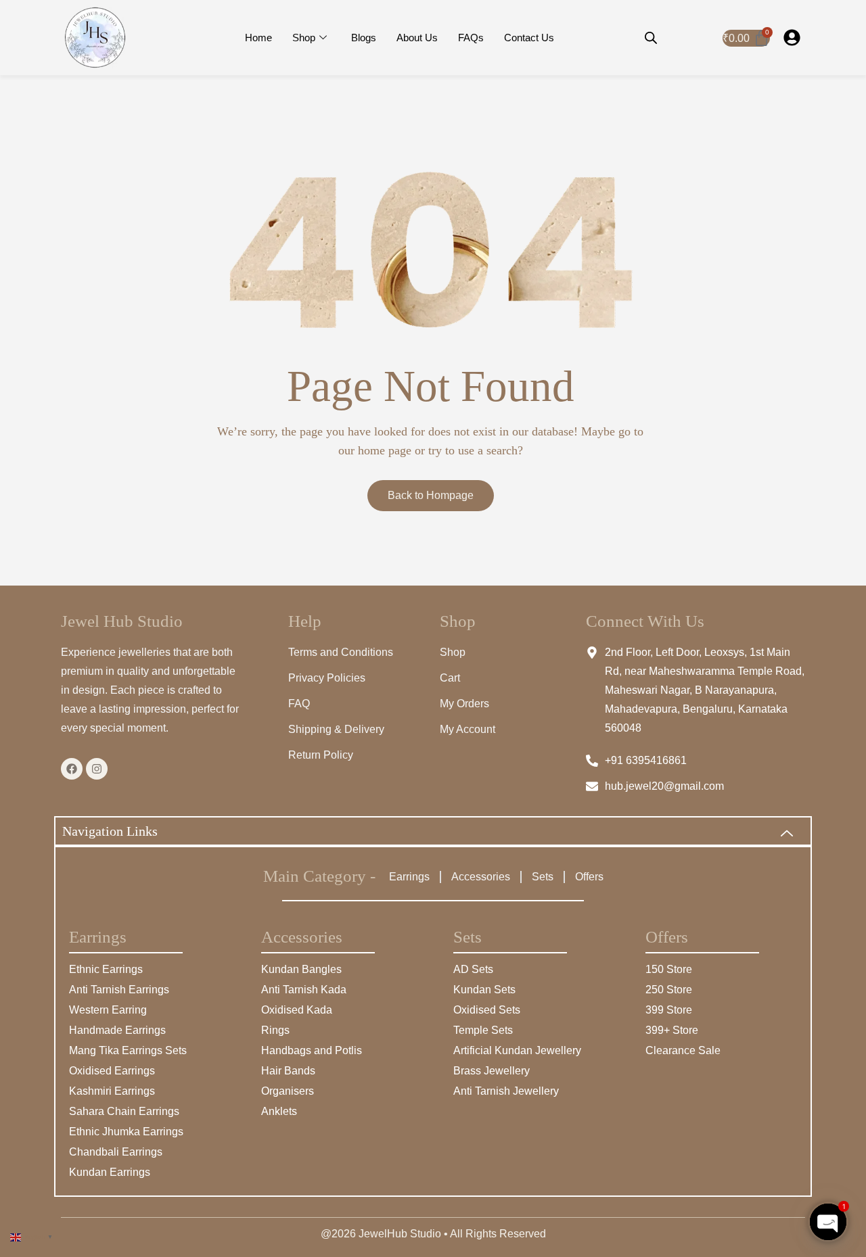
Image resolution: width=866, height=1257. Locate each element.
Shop (303, 37)
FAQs (471, 37)
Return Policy (320, 755)
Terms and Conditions (340, 652)
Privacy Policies (326, 678)
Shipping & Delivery (336, 729)
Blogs (363, 37)
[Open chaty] (828, 1222)
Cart (450, 678)
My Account (467, 729)
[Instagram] (97, 769)
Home (258, 37)
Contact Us (529, 37)
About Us (417, 37)
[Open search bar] (651, 38)
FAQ (299, 703)
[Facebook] (72, 769)
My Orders (464, 703)
